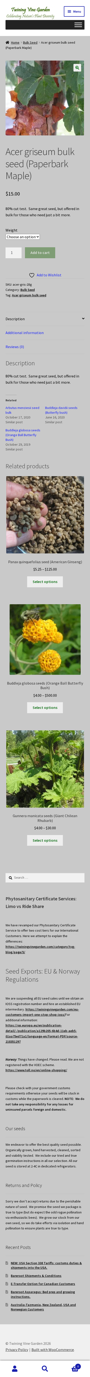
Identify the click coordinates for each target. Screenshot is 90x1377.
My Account (15, 1369)
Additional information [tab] (25, 332)
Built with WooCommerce (52, 1349)
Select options (45, 581)
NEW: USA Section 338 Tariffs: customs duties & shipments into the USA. (46, 1265)
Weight (12, 230)
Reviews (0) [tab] (15, 346)
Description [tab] (15, 318)
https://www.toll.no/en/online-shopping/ (36, 1070)
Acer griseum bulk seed (29, 295)
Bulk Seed (30, 42)
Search (45, 1369)
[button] (77, 68)
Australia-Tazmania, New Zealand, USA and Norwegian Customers (43, 1307)
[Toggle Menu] (78, 24)
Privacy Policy (17, 1349)
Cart (69, 1364)
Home (15, 42)
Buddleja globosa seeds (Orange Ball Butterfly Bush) (23, 435)
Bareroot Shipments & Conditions (36, 1276)
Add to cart (40, 252)
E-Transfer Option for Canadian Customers (43, 1284)
